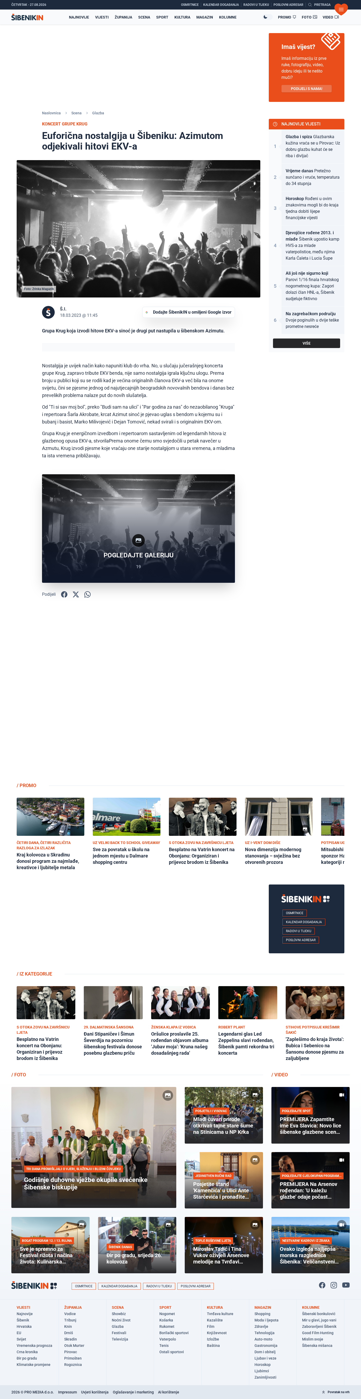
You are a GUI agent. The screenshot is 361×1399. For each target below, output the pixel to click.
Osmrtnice (294, 913)
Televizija (120, 1339)
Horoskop (262, 1364)
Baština (213, 1345)
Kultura (182, 17)
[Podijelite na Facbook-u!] (64, 594)
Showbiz (119, 1314)
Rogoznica (73, 1364)
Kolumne (228, 17)
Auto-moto (263, 1339)
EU (19, 1333)
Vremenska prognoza (34, 1345)
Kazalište (215, 1320)
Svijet (21, 1339)
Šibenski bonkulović (318, 1314)
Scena (144, 17)
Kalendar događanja (304, 922)
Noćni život (121, 1320)
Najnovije (79, 17)
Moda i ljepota (266, 1320)
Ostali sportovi (171, 1352)
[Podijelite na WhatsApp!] (87, 594)
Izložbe (213, 1339)
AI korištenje (168, 1392)
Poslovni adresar (301, 940)
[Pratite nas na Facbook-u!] (322, 1285)
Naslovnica (51, 113)
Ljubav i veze (265, 1358)
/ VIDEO (279, 1074)
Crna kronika (27, 1352)
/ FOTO (18, 1074)
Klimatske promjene (33, 1364)
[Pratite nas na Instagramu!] (334, 1285)
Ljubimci (261, 1371)
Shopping (262, 1314)
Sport (162, 17)
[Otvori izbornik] (341, 9)
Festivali (119, 1333)
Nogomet (167, 1314)
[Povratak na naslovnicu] (27, 17)
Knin (68, 1326)
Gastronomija (265, 1345)
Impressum (67, 1392)
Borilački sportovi (174, 1333)
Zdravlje (261, 1326)
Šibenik (23, 1320)
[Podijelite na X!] (76, 594)
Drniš (68, 1333)
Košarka (166, 1320)
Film (210, 1326)
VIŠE (307, 343)
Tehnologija (264, 1333)
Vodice (70, 1314)
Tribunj (70, 1320)
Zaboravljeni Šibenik (319, 1326)
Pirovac (70, 1352)
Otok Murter (74, 1345)
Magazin (204, 17)
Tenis (164, 1345)
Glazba (98, 113)
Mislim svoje (312, 1339)
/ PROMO (26, 785)
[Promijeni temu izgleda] (267, 17)
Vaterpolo (167, 1339)
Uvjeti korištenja (95, 1392)
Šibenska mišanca (317, 1345)
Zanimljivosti (265, 1377)
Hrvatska (24, 1326)
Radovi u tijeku (298, 931)
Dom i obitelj (265, 1352)
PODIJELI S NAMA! (306, 89)
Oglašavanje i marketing (133, 1392)
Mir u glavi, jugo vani (319, 1320)
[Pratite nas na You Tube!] (346, 1285)
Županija (123, 17)
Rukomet (166, 1326)
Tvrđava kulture (220, 1314)
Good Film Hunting (318, 1333)
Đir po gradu (27, 1358)
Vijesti (102, 17)
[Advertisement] (306, 694)
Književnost (217, 1333)
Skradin (70, 1339)
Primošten (73, 1358)
